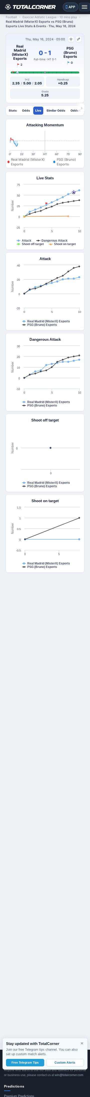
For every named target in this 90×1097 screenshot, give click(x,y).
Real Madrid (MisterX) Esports (20, 52)
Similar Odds (55, 111)
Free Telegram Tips (25, 1062)
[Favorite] (71, 39)
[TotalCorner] (30, 7)
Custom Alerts (64, 1062)
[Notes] (79, 39)
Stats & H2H (13, 111)
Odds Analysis (26, 111)
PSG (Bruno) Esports (70, 52)
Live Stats (38, 111)
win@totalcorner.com (69, 1075)
